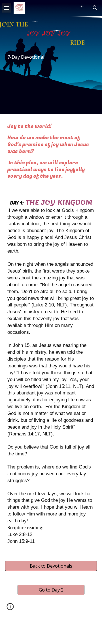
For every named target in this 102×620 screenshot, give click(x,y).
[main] (51, 57)
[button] (7, 8)
